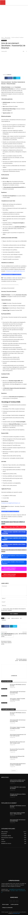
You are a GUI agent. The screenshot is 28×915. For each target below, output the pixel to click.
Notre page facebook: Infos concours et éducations (14, 556)
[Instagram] (14, 901)
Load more (14, 770)
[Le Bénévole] (2, 74)
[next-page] (4, 705)
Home (2, 37)
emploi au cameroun (15, 618)
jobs (21, 618)
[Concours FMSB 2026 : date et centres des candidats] (5, 789)
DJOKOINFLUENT (16, 913)
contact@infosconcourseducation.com (17, 889)
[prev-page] (2, 705)
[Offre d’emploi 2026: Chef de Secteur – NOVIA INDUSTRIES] (5, 693)
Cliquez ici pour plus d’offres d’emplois (14, 527)
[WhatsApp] (17, 901)
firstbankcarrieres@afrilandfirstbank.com (15, 271)
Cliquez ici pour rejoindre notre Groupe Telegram (14, 538)
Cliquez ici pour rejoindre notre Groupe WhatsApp (14, 532)
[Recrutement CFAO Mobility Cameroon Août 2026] (5, 686)
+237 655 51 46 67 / (14, 890)
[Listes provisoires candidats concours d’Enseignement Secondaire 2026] (5, 782)
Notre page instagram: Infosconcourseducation (9, 568)
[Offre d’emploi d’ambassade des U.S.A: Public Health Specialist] (5, 736)
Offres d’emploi (7, 37)
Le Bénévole (9, 74)
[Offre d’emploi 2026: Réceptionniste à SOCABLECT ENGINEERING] (5, 765)
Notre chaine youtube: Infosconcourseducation (9, 575)
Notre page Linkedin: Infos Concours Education (13, 562)
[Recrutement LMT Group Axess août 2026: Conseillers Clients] (5, 744)
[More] (22, 78)
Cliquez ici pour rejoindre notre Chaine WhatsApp (13, 545)
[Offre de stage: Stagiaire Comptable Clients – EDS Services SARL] (5, 814)
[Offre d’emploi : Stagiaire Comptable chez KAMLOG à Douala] (5, 700)
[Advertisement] (14, 20)
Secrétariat (4, 620)
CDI (5, 618)
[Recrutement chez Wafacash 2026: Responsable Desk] (5, 758)
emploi (9, 618)
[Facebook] (11, 901)
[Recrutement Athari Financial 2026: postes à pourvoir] (5, 751)
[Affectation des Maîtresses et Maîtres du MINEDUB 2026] (5, 796)
